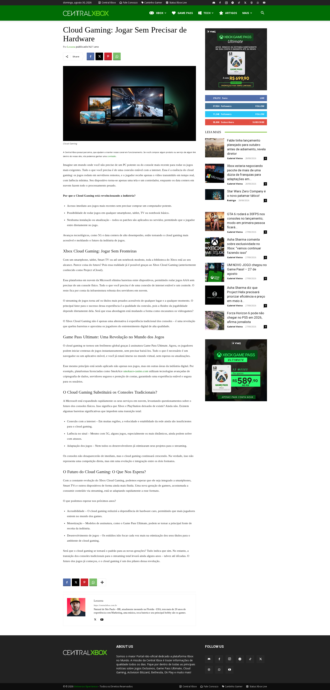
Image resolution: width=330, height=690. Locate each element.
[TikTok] (239, 2)
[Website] (251, 2)
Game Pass (185, 13)
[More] (102, 582)
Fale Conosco (130, 2)
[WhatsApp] (258, 2)
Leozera (71, 47)
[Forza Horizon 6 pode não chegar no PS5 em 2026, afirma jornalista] (214, 320)
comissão (111, 156)
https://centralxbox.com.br (105, 605)
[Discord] (214, 2)
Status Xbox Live (178, 2)
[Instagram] (226, 2)
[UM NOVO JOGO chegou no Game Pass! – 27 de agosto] (214, 272)
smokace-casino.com (135, 371)
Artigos (231, 13)
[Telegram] (232, 2)
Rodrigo (231, 200)
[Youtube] (264, 2)
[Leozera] (78, 610)
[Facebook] (220, 2)
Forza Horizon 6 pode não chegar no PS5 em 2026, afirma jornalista (245, 317)
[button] (262, 13)
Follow (259, 106)
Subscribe (258, 122)
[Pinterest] (108, 56)
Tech (206, 13)
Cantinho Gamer (153, 2)
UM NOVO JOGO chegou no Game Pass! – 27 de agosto (247, 269)
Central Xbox (108, 2)
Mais (245, 13)
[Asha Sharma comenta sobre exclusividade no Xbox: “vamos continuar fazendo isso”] (214, 246)
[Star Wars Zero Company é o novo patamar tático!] (214, 194)
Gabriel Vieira (235, 158)
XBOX (159, 13)
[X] (245, 2)
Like (262, 98)
